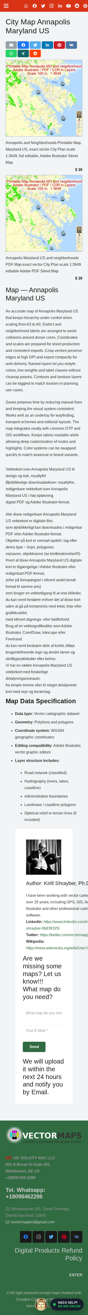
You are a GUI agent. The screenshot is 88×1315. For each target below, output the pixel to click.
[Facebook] (35, 6)
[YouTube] (68, 6)
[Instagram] (51, 6)
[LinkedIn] (60, 6)
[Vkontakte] (76, 1237)
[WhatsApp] (26, 6)
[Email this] (11, 45)
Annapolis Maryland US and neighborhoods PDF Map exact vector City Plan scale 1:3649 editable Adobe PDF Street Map (43, 264)
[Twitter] (43, 6)
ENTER (75, 1275)
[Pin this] (59, 45)
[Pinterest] (64, 1237)
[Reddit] (77, 6)
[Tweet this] (35, 45)
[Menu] (6, 6)
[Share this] (23, 45)
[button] (67, 1304)
